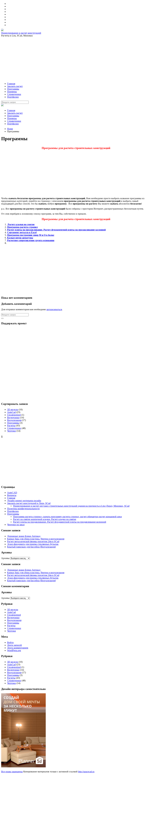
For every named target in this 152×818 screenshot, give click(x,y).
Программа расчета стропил (22, 227)
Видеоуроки (13, 417)
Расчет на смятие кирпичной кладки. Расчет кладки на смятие (44, 519)
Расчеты (11, 425)
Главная (11, 110)
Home (10, 128)
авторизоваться (54, 309)
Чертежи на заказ (15, 524)
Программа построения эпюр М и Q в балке (30, 235)
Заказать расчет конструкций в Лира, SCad (28, 503)
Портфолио (13, 123)
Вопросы (11, 495)
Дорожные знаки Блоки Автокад (23, 536)
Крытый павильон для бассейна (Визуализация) (31, 547)
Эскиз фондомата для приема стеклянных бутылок (32, 544)
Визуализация (14, 420)
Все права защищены (12, 771)
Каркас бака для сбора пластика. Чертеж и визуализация (35, 539)
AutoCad (11, 412)
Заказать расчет (15, 113)
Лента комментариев (17, 648)
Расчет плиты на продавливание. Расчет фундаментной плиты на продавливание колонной (56, 229)
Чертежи (11, 431)
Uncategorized (14, 415)
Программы (13, 115)
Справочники (14, 121)
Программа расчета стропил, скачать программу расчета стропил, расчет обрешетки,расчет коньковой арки (67, 516)
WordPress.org (14, 650)
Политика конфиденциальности (23, 508)
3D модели (12, 409)
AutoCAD (12, 492)
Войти (10, 642)
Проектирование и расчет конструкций (21, 33)
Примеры (12, 118)
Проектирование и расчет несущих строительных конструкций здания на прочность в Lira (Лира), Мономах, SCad (71, 506)
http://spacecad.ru (86, 771)
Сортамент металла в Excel (22, 232)
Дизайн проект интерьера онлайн (24, 500)
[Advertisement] (76, 59)
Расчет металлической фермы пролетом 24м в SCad (33, 541)
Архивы (5, 558)
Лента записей (14, 645)
